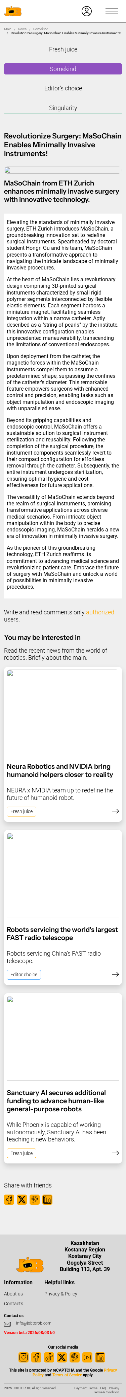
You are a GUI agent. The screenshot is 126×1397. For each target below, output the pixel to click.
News (22, 29)
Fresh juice (63, 49)
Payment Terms (85, 1388)
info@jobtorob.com (33, 1323)
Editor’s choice (63, 88)
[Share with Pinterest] (35, 1200)
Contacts (13, 1303)
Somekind (40, 29)
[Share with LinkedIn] (47, 1200)
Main (7, 29)
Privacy (114, 1388)
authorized (100, 612)
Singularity (63, 107)
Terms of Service (67, 1375)
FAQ (103, 1388)
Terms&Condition (106, 1392)
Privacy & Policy (60, 1293)
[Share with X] (22, 1200)
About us (13, 1293)
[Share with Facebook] (9, 1200)
